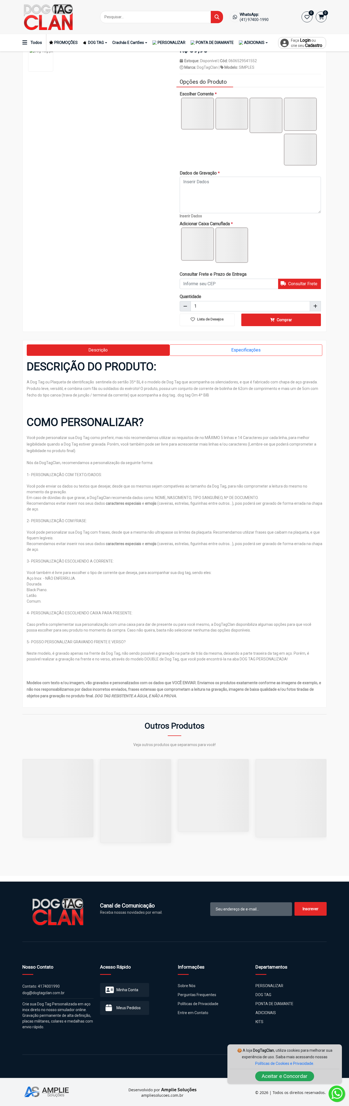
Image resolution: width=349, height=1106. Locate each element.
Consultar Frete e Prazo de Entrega (213, 274)
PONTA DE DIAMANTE (215, 42)
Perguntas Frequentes (197, 995)
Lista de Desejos (210, 319)
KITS (259, 1022)
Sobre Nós (186, 986)
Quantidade (190, 296)
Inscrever (310, 909)
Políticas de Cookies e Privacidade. (284, 1063)
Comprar (284, 320)
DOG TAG (96, 42)
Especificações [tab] (246, 350)
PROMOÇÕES (66, 42)
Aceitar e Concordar (285, 1076)
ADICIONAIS (254, 42)
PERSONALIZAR (171, 42)
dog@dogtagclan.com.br (43, 993)
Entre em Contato (193, 1013)
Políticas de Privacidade (198, 1004)
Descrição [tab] (98, 350)
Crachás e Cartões (128, 42)
